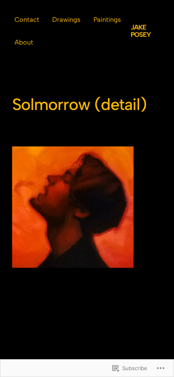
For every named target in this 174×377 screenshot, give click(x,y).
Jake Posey (141, 30)
